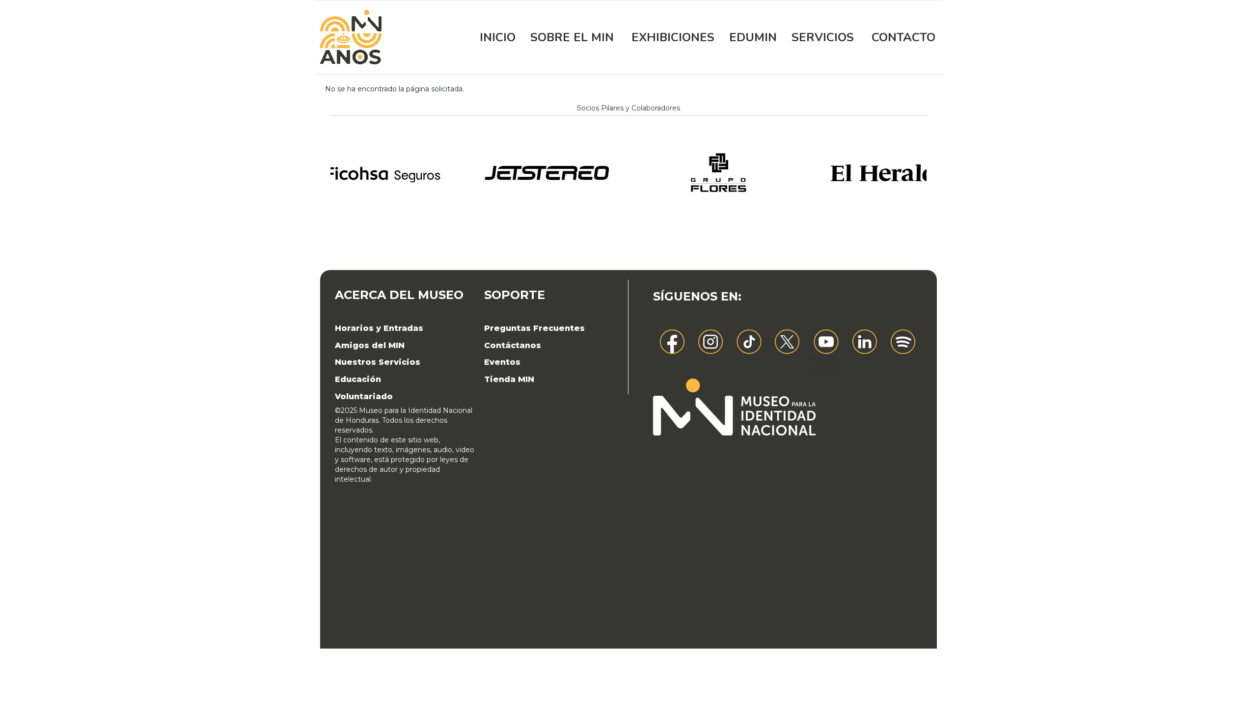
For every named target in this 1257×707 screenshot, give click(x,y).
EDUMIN (753, 37)
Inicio (498, 37)
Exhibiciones (672, 37)
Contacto (903, 37)
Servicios (823, 37)
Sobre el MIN (572, 37)
